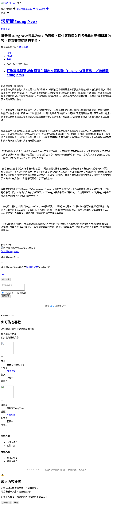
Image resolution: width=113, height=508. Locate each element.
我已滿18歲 (6, 503)
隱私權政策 (72, 470)
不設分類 (23, 47)
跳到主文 (5, 29)
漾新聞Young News (19, 21)
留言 (35, 267)
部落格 (10, 56)
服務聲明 (82, 470)
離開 (16, 503)
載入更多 (5, 280)
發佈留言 (5, 296)
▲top (3, 274)
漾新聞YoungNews (10, 251)
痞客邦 (29, 267)
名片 (9, 59)
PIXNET (36, 470)
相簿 (9, 53)
